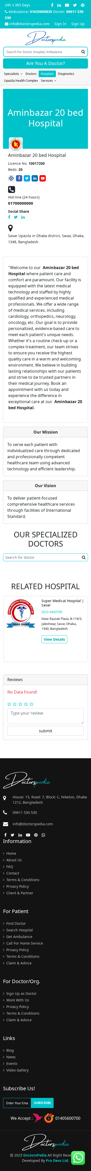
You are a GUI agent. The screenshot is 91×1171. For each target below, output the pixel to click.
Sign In (60, 23)
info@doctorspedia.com (29, 23)
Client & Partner (19, 892)
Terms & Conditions (22, 879)
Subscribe (42, 1103)
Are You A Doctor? (45, 63)
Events (11, 1063)
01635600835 (41, 11)
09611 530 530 (25, 812)
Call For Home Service (24, 943)
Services (47, 80)
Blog (9, 1050)
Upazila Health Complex (21, 80)
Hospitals (47, 74)
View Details (54, 639)
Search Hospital (19, 930)
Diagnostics (66, 74)
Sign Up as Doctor (21, 993)
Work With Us (17, 1000)
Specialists (12, 74)
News (10, 1056)
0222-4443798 (51, 611)
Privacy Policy (17, 886)
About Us (13, 859)
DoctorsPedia (35, 1155)
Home (10, 853)
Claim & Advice (18, 963)
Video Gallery (17, 1070)
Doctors (31, 74)
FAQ (9, 866)
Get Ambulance (18, 936)
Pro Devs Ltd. (57, 1160)
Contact (12, 873)
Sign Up (78, 23)
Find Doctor (15, 923)
